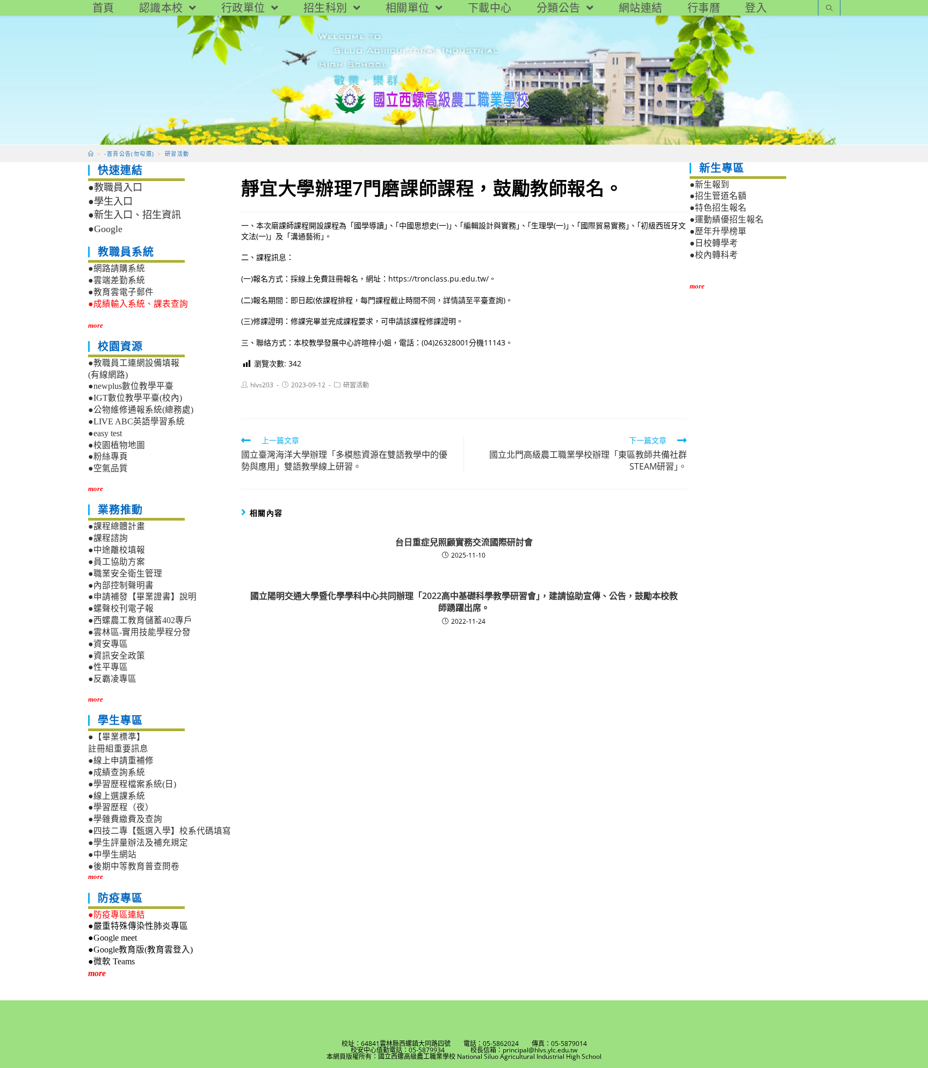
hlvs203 (261, 384)
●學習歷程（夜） (121, 807)
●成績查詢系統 (116, 772)
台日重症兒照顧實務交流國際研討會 (464, 542)
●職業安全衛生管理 (125, 573)
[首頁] (91, 153)
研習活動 (356, 384)
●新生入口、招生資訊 (134, 215)
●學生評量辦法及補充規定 (138, 842)
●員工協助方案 (116, 561)
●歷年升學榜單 (718, 231)
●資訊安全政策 (116, 655)
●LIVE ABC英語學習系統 (136, 421)
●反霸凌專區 (112, 678)
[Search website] (829, 8)
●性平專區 (108, 667)
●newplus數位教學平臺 (130, 386)
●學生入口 (110, 201)
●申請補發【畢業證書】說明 (142, 596)
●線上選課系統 (116, 795)
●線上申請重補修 (121, 760)
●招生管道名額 (718, 195)
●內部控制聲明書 (121, 585)
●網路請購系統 (116, 268)
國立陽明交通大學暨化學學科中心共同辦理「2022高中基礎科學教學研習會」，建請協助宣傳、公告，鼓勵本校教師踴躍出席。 (464, 602)
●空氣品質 (108, 468)
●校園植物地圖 (116, 445)
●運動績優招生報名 (727, 219)
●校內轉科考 (714, 254)
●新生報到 (709, 184)
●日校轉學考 (714, 243)
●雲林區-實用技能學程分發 (139, 632)
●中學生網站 (112, 854)
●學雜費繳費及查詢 (125, 819)
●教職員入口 (115, 187)
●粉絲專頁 (108, 456)
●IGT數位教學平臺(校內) (135, 397)
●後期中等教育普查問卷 (133, 866)
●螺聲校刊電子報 (121, 608)
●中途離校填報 (116, 549)
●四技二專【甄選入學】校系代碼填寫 (159, 830)
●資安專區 (108, 643)
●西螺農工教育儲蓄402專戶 (140, 620)
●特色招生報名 (718, 207)
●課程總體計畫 (116, 526)
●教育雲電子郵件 (121, 292)
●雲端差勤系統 (116, 280)
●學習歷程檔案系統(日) (132, 784)
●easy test (105, 433)
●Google (105, 228)
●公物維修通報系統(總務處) (140, 409)
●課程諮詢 (108, 538)
